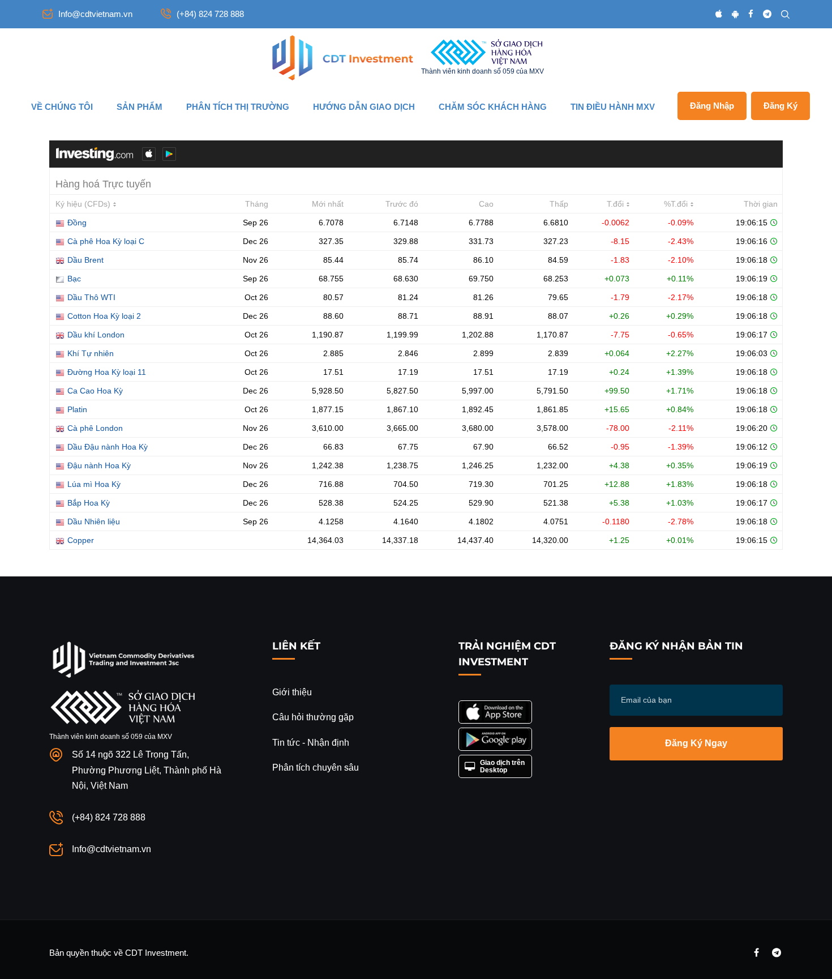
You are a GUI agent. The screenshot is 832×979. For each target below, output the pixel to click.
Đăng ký (780, 105)
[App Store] (718, 14)
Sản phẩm (139, 107)
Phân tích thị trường (237, 107)
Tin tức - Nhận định (310, 742)
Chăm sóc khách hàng (493, 107)
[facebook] (750, 14)
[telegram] (767, 14)
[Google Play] (735, 14)
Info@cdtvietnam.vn (95, 14)
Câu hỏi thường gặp (313, 717)
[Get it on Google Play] (495, 739)
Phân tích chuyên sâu (315, 767)
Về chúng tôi (62, 107)
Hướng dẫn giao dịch (364, 107)
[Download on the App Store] (495, 712)
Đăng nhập (712, 105)
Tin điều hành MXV (613, 107)
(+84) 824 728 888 (210, 14)
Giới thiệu (292, 692)
